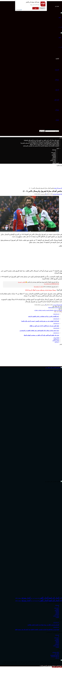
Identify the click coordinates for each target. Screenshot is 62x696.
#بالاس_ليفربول (22, 282)
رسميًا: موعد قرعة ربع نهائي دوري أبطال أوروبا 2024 (40, 290)
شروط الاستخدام (55, 656)
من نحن (57, 657)
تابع (35, 8)
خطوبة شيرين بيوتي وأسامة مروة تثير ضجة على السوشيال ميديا (44, 141)
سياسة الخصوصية (54, 655)
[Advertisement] (33, 176)
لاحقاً (42, 8)
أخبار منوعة (26, 598)
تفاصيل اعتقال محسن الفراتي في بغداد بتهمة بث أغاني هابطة (44, 144)
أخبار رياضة (33, 598)
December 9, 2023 (38, 286)
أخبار (60, 598)
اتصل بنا (57, 653)
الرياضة (57, 89)
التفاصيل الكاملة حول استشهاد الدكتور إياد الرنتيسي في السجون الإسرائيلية (41, 145)
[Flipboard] (51, 307)
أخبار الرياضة (54, 598)
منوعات (57, 109)
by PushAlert (18, 9)
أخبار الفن (56, 99)
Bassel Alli (59, 194)
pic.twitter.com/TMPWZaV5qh (51, 283)
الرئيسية (57, 69)
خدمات (57, 119)
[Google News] (58, 307)
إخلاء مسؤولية (55, 652)
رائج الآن (57, 79)
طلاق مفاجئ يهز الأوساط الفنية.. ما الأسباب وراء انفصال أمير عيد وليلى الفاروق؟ (39, 143)
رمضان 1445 (18, 598)
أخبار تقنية (37, 598)
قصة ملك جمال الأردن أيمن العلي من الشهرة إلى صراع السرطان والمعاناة (41, 140)
